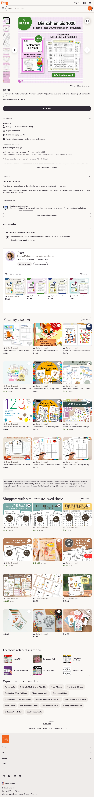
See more (86, 319)
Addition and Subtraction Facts (48, 700)
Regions (34, 794)
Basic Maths (11, 706)
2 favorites (47, 724)
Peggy (20, 252)
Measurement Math (41, 694)
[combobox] (46, 8)
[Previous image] (14, 50)
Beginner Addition (61, 694)
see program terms (26, 210)
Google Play (27, 770)
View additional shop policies (47, 215)
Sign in (76, 3)
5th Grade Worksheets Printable (19, 700)
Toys (50, 728)
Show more (85, 499)
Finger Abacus (57, 688)
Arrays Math (11, 688)
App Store (9, 770)
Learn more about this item (47, 167)
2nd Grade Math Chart (30, 706)
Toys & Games (42, 728)
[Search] (90, 8)
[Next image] (87, 50)
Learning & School (60, 728)
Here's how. (61, 186)
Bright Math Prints (35, 713)
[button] (40, 264)
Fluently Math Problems (73, 706)
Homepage (31, 728)
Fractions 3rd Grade (76, 688)
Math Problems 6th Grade (76, 700)
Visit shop (83, 274)
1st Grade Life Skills (51, 706)
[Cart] (90, 3)
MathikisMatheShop (10, 99)
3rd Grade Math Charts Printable (34, 688)
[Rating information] (18, 260)
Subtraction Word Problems (17, 694)
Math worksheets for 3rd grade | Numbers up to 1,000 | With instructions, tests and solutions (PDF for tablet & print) (46, 95)
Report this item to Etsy (81, 86)
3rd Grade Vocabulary (14, 713)
